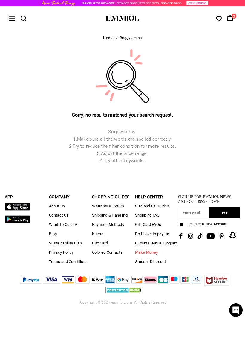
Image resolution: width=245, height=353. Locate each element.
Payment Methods (108, 224)
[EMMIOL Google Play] (17, 222)
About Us (57, 206)
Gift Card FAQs (148, 224)
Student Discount (150, 261)
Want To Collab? (63, 224)
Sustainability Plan (65, 243)
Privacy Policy (61, 252)
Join (224, 213)
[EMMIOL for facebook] (180, 236)
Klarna (97, 234)
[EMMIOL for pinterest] (221, 236)
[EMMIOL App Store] (17, 209)
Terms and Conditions (68, 261)
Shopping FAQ (147, 215)
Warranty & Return (108, 206)
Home (108, 38)
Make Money (146, 252)
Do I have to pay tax (152, 234)
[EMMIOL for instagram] (190, 236)
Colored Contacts (107, 252)
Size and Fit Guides (152, 206)
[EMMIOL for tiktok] (200, 236)
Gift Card (100, 243)
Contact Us (58, 215)
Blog (53, 234)
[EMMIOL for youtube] (211, 236)
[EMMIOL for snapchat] (233, 235)
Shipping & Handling (110, 215)
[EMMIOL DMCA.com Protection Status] (123, 293)
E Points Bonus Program (156, 243)
